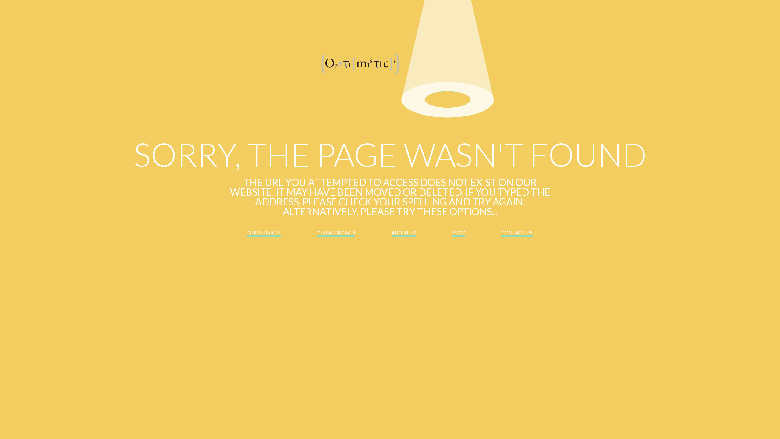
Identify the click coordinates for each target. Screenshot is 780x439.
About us (404, 232)
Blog (458, 232)
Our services (264, 232)
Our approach (336, 232)
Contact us (517, 232)
